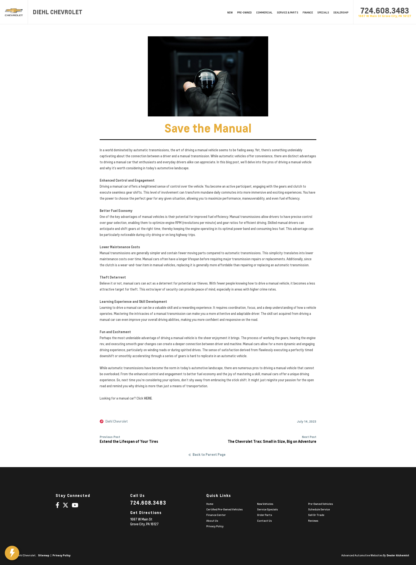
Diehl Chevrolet (116, 421)
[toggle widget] (12, 553)
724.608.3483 (384, 10)
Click (144, 398)
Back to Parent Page (209, 454)
